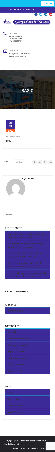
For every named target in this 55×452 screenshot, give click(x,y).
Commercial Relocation (19, 338)
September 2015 (15, 310)
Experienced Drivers (17, 351)
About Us (7, 10)
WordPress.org (15, 412)
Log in (10, 392)
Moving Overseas (16, 364)
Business (12, 331)
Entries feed (13, 399)
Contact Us (28, 10)
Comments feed (15, 405)
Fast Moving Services (18, 358)
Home (15, 448)
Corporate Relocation (18, 345)
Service (17, 10)
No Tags (19, 162)
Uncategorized (15, 371)
